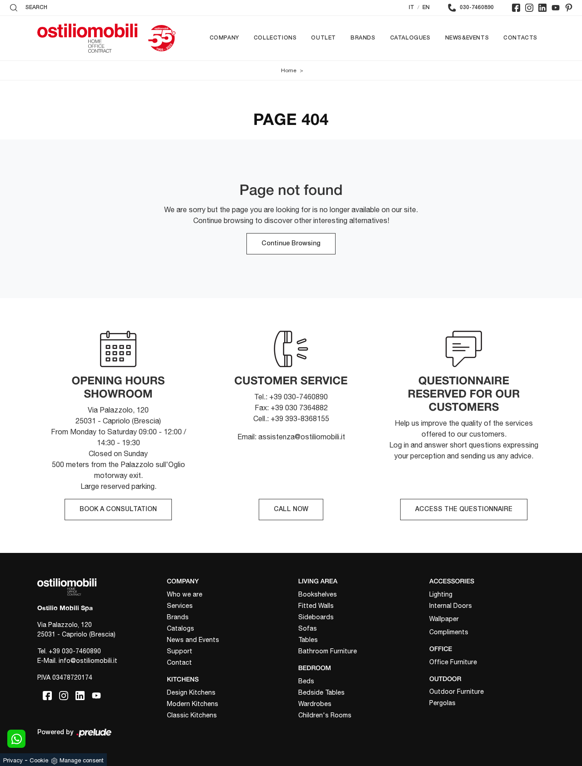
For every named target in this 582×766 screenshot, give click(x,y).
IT (411, 7)
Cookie (39, 760)
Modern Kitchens (192, 703)
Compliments (448, 632)
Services (180, 605)
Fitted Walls (316, 605)
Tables (308, 639)
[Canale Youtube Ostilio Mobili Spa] (556, 7)
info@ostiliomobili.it (88, 660)
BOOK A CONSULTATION (118, 509)
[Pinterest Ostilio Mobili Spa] (569, 7)
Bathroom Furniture (327, 651)
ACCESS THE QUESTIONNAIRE (463, 509)
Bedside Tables (321, 692)
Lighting (440, 594)
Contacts (520, 37)
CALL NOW (291, 509)
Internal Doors (450, 605)
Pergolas (442, 702)
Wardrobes (314, 703)
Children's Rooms (324, 715)
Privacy (13, 760)
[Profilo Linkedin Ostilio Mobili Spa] (542, 7)
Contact (179, 662)
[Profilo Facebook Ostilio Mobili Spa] (516, 7)
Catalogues (410, 37)
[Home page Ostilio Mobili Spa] (87, 38)
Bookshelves (317, 594)
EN (426, 7)
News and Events (193, 639)
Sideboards (316, 617)
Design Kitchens (191, 692)
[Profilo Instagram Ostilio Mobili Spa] (529, 7)
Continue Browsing (291, 244)
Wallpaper (444, 618)
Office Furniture (453, 662)
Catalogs (180, 628)
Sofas (307, 628)
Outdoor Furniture (456, 691)
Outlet (323, 37)
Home (288, 70)
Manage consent (82, 760)
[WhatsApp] (16, 739)
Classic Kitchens (192, 715)
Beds (306, 681)
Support (179, 651)
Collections (275, 37)
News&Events (467, 37)
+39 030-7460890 (75, 651)
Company (224, 37)
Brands (363, 37)
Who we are (184, 594)
